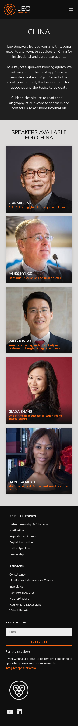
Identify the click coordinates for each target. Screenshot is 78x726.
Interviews (16, 586)
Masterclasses (19, 598)
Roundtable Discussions (25, 605)
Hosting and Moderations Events (31, 580)
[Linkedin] (19, 711)
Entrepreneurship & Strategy (28, 524)
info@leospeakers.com (21, 668)
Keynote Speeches (22, 593)
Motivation (16, 530)
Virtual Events (19, 610)
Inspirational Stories (22, 536)
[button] (71, 9)
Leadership (16, 554)
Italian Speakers (20, 548)
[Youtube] (10, 711)
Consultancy (17, 575)
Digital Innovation (21, 542)
